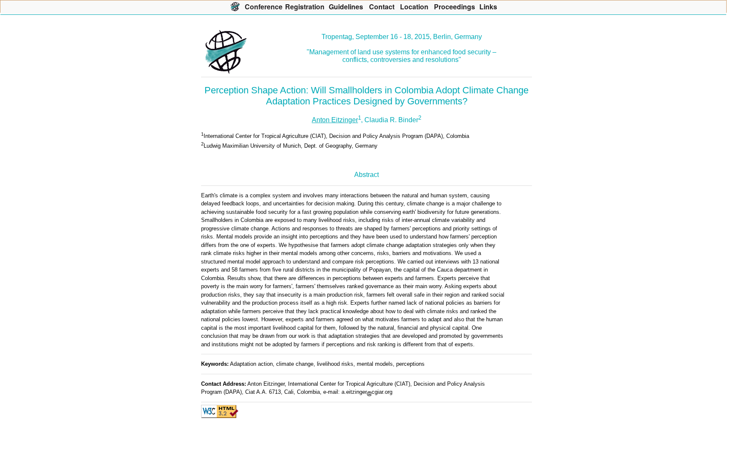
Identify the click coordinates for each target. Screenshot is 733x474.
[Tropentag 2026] (235, 6)
